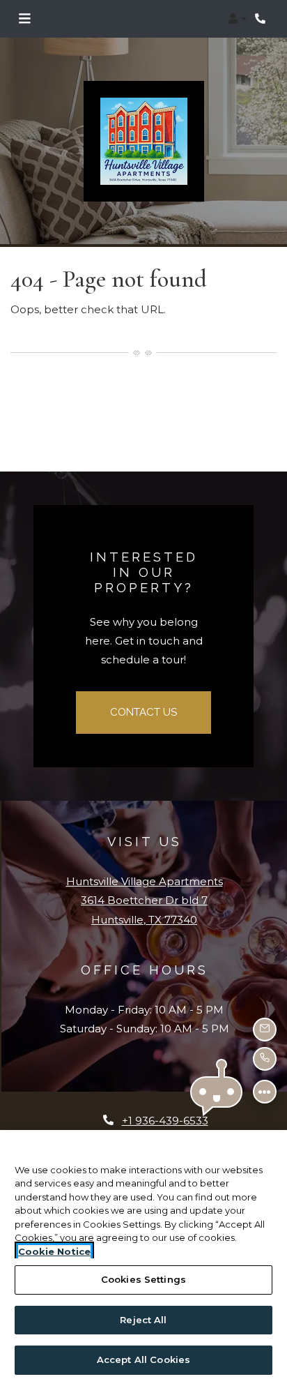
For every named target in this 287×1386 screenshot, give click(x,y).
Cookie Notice (54, 1251)
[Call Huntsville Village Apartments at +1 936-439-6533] (262, 19)
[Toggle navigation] (24, 19)
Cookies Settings (143, 1279)
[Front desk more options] (265, 1091)
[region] (143, 1258)
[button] (237, 19)
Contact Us (143, 712)
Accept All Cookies (143, 1359)
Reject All (143, 1319)
